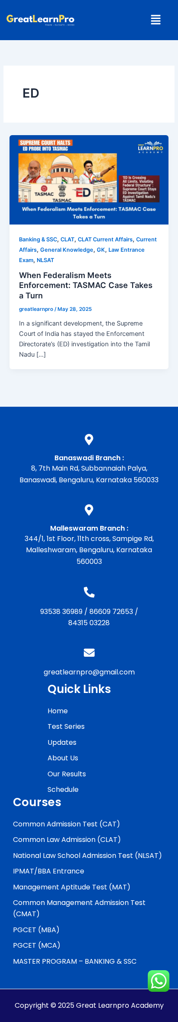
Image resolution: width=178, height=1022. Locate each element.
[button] (155, 20)
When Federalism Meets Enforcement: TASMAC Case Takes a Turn (86, 285)
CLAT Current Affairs (105, 239)
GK (101, 250)
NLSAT (45, 260)
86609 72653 (111, 612)
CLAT (67, 239)
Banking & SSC (38, 239)
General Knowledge (66, 250)
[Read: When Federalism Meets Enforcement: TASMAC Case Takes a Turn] (89, 180)
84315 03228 (89, 623)
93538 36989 (61, 612)
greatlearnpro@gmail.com (89, 672)
